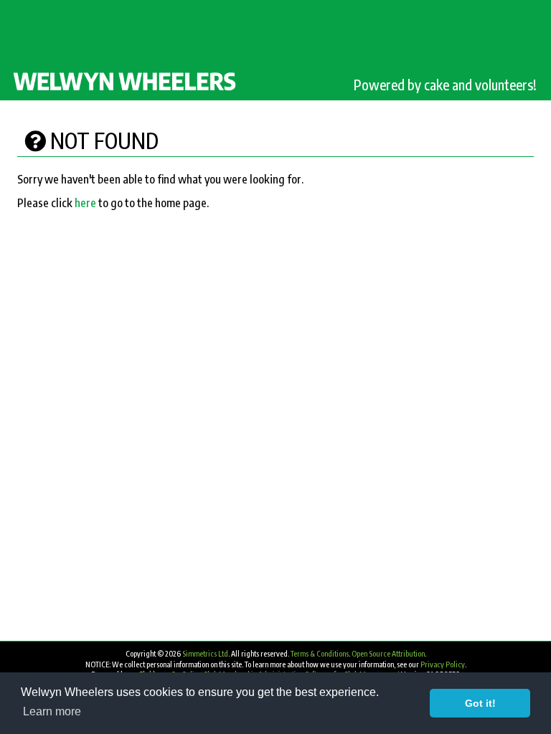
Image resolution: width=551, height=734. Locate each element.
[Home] (125, 80)
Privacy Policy (442, 664)
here (85, 203)
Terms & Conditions (320, 653)
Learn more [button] (52, 711)
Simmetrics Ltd (205, 653)
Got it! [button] (480, 703)
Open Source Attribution (388, 653)
